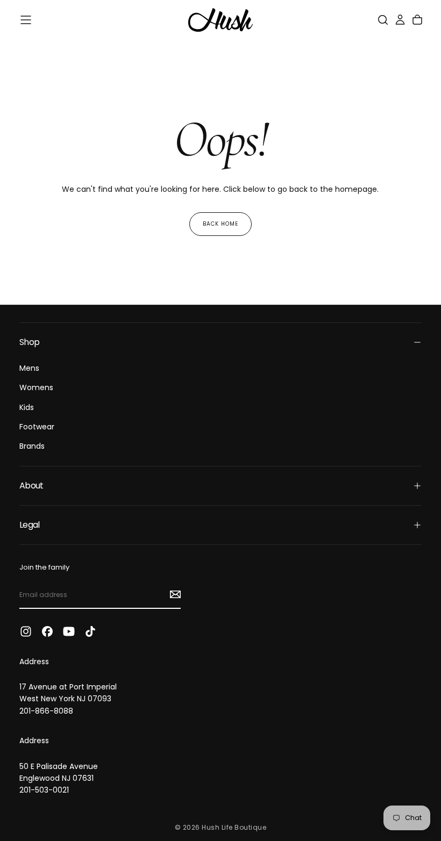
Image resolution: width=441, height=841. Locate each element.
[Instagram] (25, 631)
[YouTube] (68, 631)
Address (34, 661)
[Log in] (400, 19)
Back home (220, 224)
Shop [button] (29, 342)
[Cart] (417, 19)
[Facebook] (47, 631)
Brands (32, 446)
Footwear (36, 426)
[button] (25, 19)
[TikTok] (90, 631)
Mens (29, 368)
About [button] (31, 485)
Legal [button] (29, 525)
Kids (26, 407)
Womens (36, 387)
